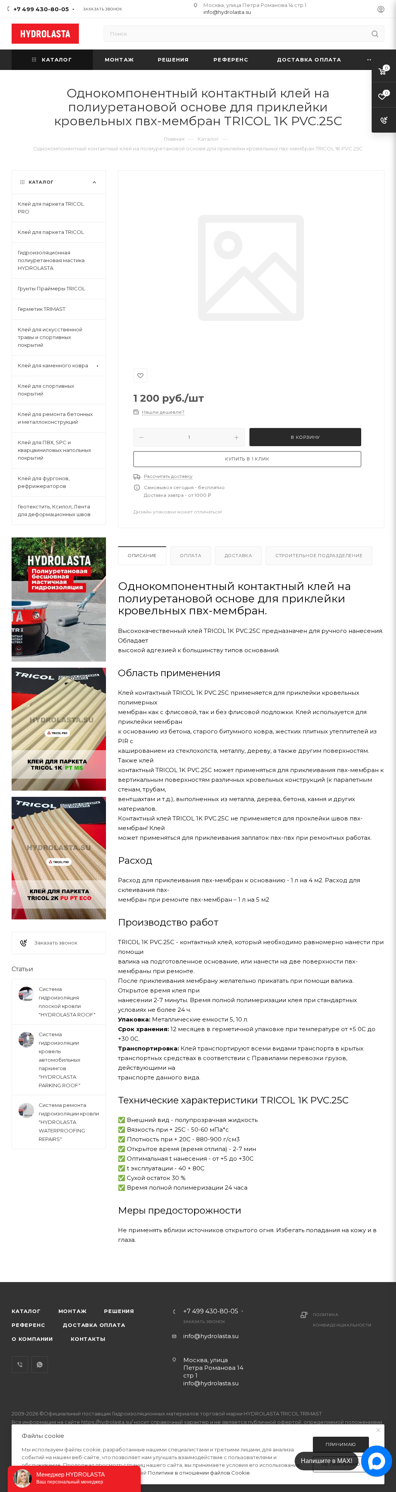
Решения (119, 1311)
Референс (28, 1325)
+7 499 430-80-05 (41, 9)
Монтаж (72, 1311)
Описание (142, 555)
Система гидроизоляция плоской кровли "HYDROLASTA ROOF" (67, 1002)
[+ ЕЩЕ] (370, 59)
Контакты (88, 1339)
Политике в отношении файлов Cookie (199, 1473)
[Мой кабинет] (380, 10)
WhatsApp (39, 1364)
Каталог (26, 1311)
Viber (20, 1364)
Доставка (238, 555)
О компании (32, 1339)
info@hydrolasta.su (227, 12)
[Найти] (374, 34)
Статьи (22, 969)
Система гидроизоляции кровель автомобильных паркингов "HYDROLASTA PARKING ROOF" (59, 1059)
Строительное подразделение (319, 555)
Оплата (190, 555)
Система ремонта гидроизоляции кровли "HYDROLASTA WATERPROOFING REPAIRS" (69, 1122)
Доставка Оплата (94, 1325)
